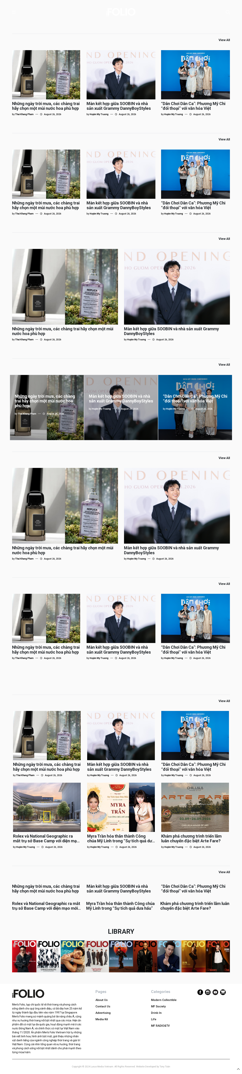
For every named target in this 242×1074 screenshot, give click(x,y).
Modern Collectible (164, 1000)
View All (224, 40)
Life (153, 1019)
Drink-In (156, 1013)
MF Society (158, 1006)
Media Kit (101, 1019)
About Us (101, 1000)
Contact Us (102, 1006)
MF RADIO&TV (160, 1025)
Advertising (103, 1013)
